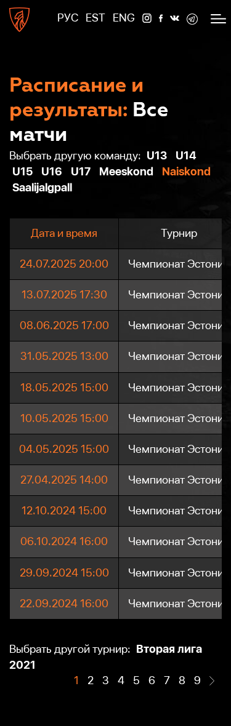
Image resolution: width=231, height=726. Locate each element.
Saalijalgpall (42, 187)
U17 (81, 171)
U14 (186, 155)
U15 (22, 171)
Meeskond (126, 171)
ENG (124, 18)
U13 (157, 155)
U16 (51, 171)
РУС (67, 18)
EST (95, 18)
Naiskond (186, 171)
